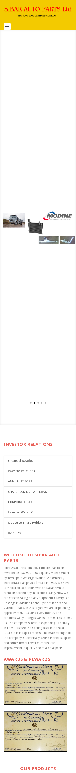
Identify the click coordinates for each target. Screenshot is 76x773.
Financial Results (20, 460)
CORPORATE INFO (21, 502)
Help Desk (15, 533)
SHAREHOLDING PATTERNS (27, 492)
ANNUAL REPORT (20, 481)
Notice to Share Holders (25, 523)
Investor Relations (21, 471)
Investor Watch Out (22, 512)
